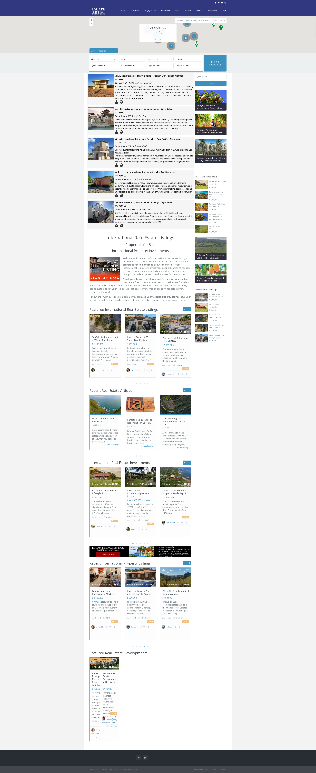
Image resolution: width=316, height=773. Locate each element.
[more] (108, 360)
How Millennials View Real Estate (103, 420)
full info (115, 364)
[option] (105, 347)
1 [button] (133, 384)
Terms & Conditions (201, 769)
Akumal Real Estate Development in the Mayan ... (110, 679)
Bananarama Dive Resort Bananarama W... (216, 194)
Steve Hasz (100, 370)
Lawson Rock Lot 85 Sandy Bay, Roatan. (137, 338)
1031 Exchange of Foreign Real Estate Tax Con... (175, 421)
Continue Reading (111, 445)
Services (188, 10)
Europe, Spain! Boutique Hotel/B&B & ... (175, 339)
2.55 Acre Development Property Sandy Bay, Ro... (175, 492)
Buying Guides (150, 10)
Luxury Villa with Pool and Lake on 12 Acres (138, 592)
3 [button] (140, 384)
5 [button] (148, 384)
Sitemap (224, 769)
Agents (177, 10)
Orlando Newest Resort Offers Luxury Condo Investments (211, 159)
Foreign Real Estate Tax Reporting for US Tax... (139, 421)
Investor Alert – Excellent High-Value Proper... (138, 493)
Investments (135, 10)
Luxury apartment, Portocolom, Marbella (103, 592)
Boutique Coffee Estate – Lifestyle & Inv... (105, 492)
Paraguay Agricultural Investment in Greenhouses (209, 131)
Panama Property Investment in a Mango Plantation (210, 279)
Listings (123, 10)
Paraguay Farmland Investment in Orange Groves (210, 106)
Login (224, 10)
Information (165, 10)
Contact (199, 10)
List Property (212, 10)
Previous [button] (189, 309)
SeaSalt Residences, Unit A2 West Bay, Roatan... (105, 338)
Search (210, 83)
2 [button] (137, 384)
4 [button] (144, 384)
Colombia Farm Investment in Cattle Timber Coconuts (210, 256)
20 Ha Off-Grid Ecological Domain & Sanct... (175, 592)
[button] (222, 28)
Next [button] (185, 309)
